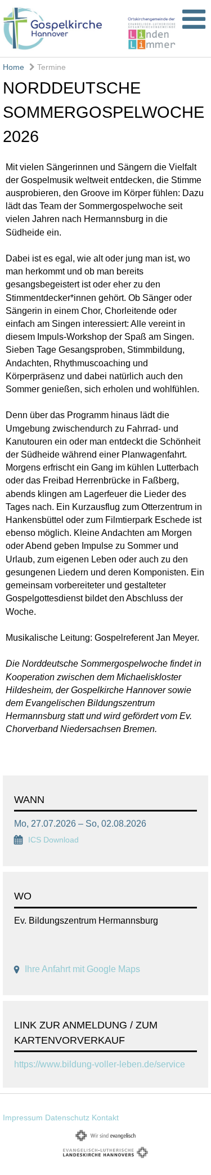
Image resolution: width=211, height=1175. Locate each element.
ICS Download (53, 840)
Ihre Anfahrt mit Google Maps (82, 969)
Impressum (23, 1117)
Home (13, 67)
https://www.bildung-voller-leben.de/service (99, 1064)
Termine (50, 67)
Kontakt (105, 1117)
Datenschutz (67, 1117)
